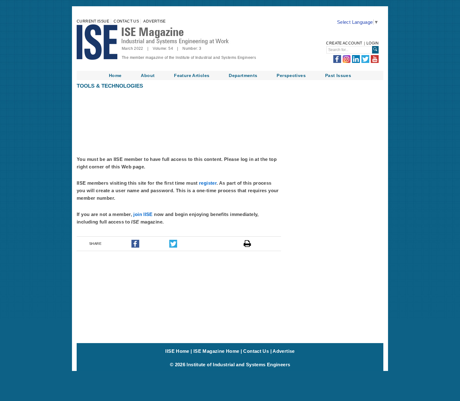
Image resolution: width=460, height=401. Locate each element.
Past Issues (338, 75)
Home (115, 75)
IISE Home (177, 351)
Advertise (154, 21)
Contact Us (126, 21)
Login (372, 43)
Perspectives (291, 75)
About (148, 75)
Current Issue (93, 21)
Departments (243, 75)
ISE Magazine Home (216, 351)
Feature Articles (191, 75)
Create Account (344, 43)
